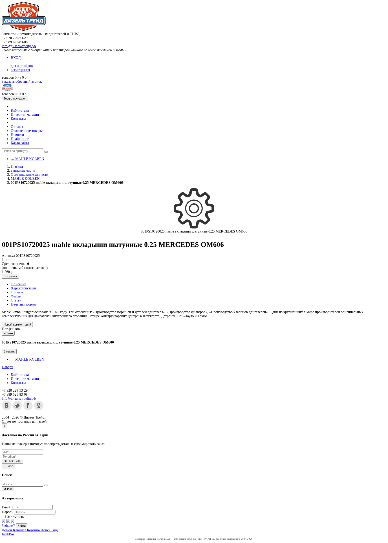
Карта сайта (20, 143)
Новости (17, 135)
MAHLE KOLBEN (27, 159)
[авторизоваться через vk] (12, 521)
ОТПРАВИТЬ (12, 461)
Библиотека (20, 110)
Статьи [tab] (16, 300)
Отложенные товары (27, 131)
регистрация (20, 70)
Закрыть (9, 351)
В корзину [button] (10, 276)
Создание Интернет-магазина (151, 538)
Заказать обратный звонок (22, 81)
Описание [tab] (18, 284)
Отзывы (17, 127)
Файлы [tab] (16, 296)
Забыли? (8, 525)
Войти (22, 525)
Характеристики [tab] (23, 288)
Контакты (18, 118)
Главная (17, 166)
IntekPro (8, 534)
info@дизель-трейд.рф (19, 46)
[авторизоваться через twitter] (8, 521)
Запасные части (23, 170)
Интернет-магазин (25, 114)
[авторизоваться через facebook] (3, 521)
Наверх (7, 367)
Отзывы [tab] (17, 292)
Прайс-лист (20, 139)
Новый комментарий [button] (17, 324)
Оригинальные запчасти (29, 174)
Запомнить (15, 517)
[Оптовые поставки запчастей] (24, 30)
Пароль (7, 512)
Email (6, 507)
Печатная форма (23, 304)
